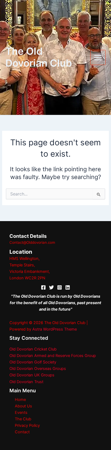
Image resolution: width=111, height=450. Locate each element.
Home (20, 399)
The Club (23, 419)
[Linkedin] (67, 287)
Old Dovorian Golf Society (32, 362)
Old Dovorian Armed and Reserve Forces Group (52, 355)
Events (21, 412)
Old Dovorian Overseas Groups (37, 368)
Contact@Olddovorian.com (32, 242)
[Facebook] (43, 287)
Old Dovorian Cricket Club (33, 349)
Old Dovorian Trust (26, 381)
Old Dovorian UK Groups (31, 375)
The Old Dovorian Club (38, 57)
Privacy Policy (27, 425)
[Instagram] (59, 287)
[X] (51, 287)
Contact (22, 432)
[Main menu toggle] (98, 57)
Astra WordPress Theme (54, 329)
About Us (23, 406)
